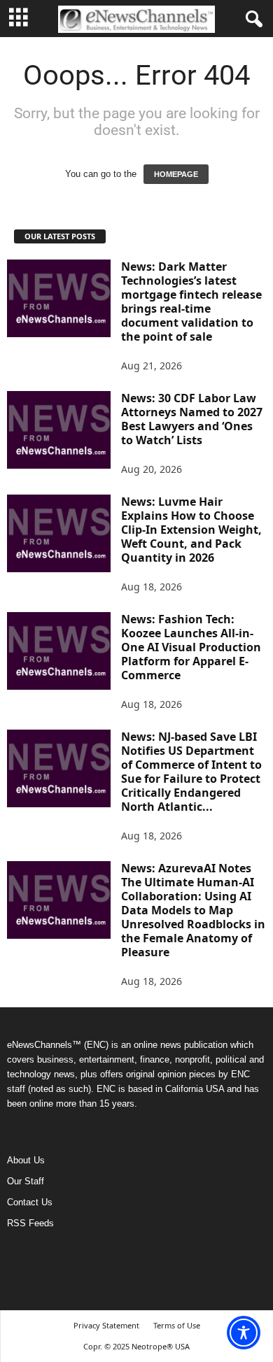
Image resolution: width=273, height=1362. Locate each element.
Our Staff (25, 1181)
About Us (26, 1160)
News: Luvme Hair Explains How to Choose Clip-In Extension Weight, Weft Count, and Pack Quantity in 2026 (191, 529)
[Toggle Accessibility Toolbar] (243, 1332)
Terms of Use (176, 1325)
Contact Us (29, 1202)
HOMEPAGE (176, 174)
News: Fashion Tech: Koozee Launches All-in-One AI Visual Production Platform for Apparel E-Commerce (191, 647)
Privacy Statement (106, 1325)
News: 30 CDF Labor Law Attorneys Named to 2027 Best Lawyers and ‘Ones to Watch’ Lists (191, 419)
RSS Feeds (30, 1223)
